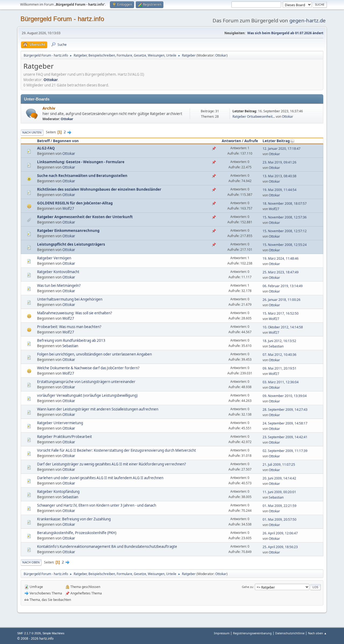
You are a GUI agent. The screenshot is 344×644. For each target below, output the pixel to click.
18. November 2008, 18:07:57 (285, 203)
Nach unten (32, 132)
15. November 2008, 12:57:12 (285, 231)
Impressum (222, 633)
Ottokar (221, 55)
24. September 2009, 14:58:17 (285, 423)
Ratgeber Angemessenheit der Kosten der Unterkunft (85, 216)
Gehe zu (247, 587)
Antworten (231, 140)
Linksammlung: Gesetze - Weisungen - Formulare (80, 161)
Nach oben (31, 562)
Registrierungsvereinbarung (252, 633)
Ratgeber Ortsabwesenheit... (253, 116)
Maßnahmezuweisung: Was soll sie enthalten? (74, 313)
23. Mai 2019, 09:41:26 (279, 162)
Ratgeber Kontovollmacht (58, 271)
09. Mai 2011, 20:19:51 (279, 368)
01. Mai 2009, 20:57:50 (279, 519)
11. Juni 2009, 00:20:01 (279, 492)
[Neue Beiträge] (32, 114)
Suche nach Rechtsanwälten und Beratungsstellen (82, 175)
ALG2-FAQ (46, 148)
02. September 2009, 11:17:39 (285, 450)
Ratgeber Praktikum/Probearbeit (64, 436)
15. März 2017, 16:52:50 (281, 313)
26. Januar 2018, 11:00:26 (281, 299)
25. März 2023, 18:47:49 (281, 272)
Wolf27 (68, 208)
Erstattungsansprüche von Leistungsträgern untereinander (86, 381)
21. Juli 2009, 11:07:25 (279, 464)
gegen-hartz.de (307, 20)
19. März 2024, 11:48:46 (281, 258)
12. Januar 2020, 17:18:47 (281, 148)
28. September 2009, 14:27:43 (285, 409)
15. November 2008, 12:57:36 (285, 217)
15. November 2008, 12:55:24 (285, 244)
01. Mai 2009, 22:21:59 (279, 505)
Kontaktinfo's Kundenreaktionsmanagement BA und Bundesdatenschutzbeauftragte (107, 546)
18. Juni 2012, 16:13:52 (279, 341)
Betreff (43, 140)
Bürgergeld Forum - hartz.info (62, 18)
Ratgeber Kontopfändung (58, 491)
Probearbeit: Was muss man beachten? (69, 326)
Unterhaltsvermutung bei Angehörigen (69, 299)
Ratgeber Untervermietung (60, 422)
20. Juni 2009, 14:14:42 (279, 478)
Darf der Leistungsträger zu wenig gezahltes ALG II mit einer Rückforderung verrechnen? (111, 464)
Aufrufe (251, 140)
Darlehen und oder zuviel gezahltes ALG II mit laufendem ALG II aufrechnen (100, 477)
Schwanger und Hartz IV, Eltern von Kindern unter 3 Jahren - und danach (96, 505)
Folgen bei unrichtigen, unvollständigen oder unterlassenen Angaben (94, 354)
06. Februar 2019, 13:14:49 (283, 286)
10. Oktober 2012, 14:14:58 (283, 327)
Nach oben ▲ (317, 633)
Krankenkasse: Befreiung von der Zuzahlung (74, 519)
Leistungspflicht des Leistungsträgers (71, 244)
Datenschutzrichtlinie (289, 633)
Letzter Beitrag (276, 140)
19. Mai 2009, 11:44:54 (279, 189)
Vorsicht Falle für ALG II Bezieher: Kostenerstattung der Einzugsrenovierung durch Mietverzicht (116, 450)
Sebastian (70, 345)
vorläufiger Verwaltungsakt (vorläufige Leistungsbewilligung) (87, 395)
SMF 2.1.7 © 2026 (29, 633)
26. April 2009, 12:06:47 (280, 533)
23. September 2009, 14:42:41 (285, 437)
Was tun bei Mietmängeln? (59, 285)
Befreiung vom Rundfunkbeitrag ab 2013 (71, 340)
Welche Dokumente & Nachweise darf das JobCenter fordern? (88, 367)
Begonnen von (66, 140)
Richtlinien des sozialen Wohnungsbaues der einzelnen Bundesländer (99, 189)
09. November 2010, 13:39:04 (285, 396)
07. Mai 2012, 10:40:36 (279, 354)
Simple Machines (53, 633)
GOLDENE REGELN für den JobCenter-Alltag (75, 203)
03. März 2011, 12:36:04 (281, 382)
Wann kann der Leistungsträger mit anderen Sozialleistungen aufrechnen (97, 409)
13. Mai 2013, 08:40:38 (279, 176)
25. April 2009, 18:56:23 (280, 547)
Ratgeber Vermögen (54, 258)
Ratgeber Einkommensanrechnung (68, 230)
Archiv (48, 108)
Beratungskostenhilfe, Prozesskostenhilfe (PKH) (76, 532)
